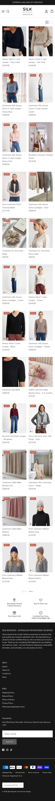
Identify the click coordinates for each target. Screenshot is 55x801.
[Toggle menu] (3, 11)
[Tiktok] (11, 750)
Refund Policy (7, 696)
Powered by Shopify (24, 792)
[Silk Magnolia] (27, 11)
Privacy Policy (7, 703)
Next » (31, 591)
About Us (6, 670)
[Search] (9, 11)
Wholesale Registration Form (13, 707)
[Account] (46, 11)
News (4, 677)
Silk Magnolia (12, 792)
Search (4, 666)
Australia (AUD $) (11, 785)
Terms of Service (8, 699)
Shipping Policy (8, 692)
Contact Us (6, 673)
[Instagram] (7, 750)
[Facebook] (3, 750)
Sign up (9, 742)
